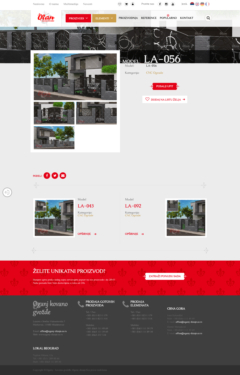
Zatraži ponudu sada (165, 276)
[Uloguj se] (133, 4)
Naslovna (38, 4)
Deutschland (202, 4)
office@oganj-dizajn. (186, 322)
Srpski (192, 4)
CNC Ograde (154, 72)
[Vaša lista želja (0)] (120, 4)
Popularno (168, 18)
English (197, 4)
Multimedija (71, 4)
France (207, 4)
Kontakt (186, 18)
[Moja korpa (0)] (126, 4)
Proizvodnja (128, 18)
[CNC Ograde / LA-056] (75, 76)
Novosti (87, 4)
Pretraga (208, 18)
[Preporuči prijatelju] (62, 176)
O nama (54, 4)
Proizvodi (76, 18)
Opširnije (84, 234)
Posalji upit (164, 86)
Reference (149, 18)
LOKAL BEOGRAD (46, 348)
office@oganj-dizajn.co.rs (53, 331)
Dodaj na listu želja (166, 99)
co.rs (199, 322)
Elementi (102, 18)
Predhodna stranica (7, 192)
